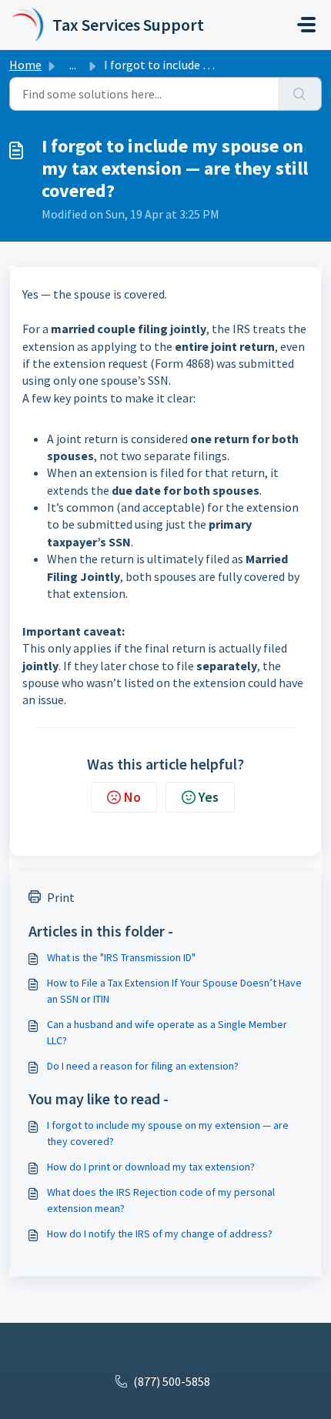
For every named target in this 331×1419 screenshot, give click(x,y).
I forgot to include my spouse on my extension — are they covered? (168, 1133)
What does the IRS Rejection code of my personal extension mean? (161, 1200)
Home (25, 64)
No (132, 797)
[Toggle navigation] (306, 24)
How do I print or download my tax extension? (151, 1167)
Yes (209, 797)
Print (61, 897)
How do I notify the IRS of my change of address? (159, 1233)
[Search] (300, 94)
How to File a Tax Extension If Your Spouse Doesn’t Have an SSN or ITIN (174, 991)
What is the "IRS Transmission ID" (121, 957)
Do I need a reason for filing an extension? (143, 1066)
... (72, 64)
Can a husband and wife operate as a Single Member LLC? (167, 1032)
